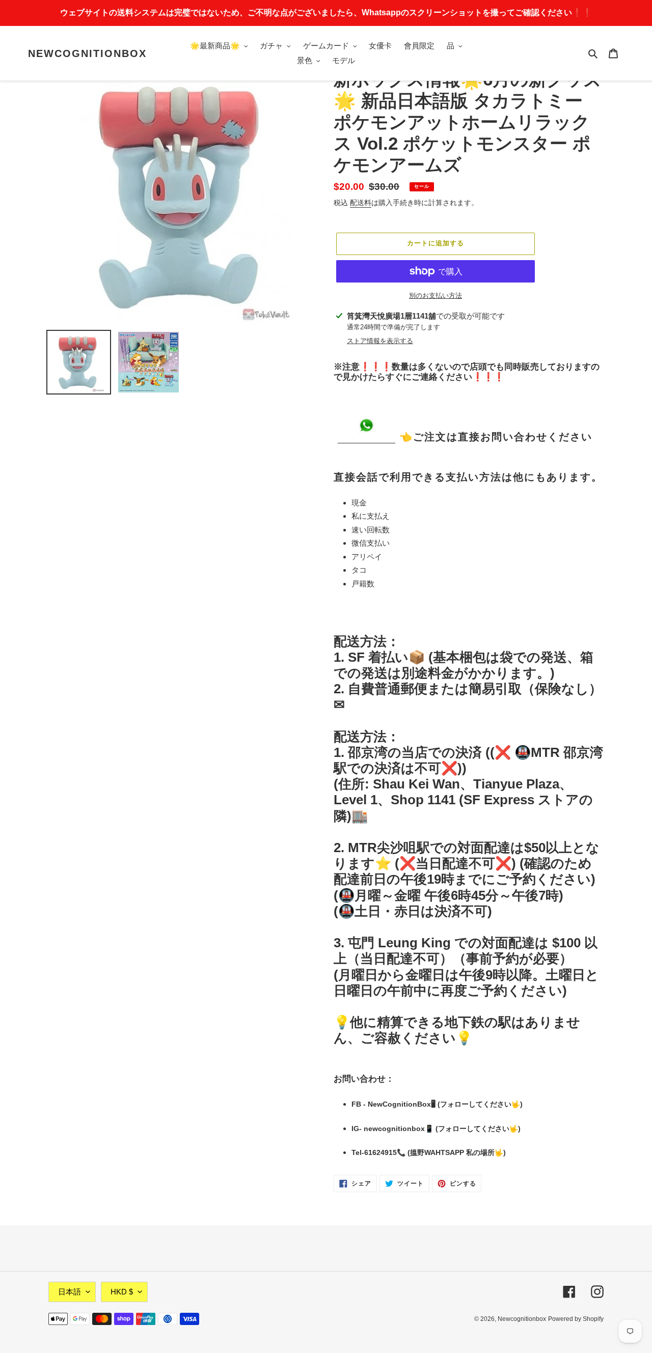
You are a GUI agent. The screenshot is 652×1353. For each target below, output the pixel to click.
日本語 (69, 1291)
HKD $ (122, 1291)
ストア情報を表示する (380, 341)
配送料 (360, 203)
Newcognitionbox (87, 53)
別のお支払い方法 (435, 295)
